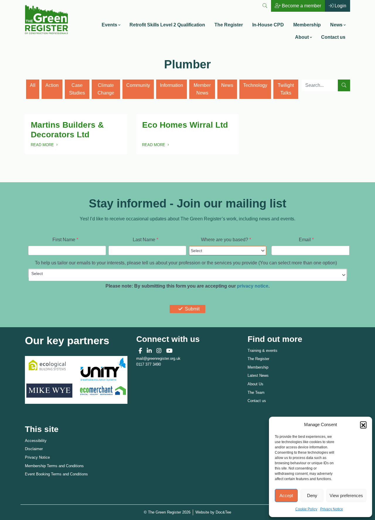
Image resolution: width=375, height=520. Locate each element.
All (32, 85)
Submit (192, 308)
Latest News (258, 375)
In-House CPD (268, 24)
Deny (312, 495)
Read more (47, 145)
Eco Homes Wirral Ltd (185, 124)
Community (138, 85)
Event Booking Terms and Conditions (56, 474)
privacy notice (252, 285)
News (336, 24)
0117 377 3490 (148, 364)
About (302, 37)
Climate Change (106, 89)
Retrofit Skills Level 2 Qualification (167, 24)
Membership (307, 24)
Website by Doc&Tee (213, 512)
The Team (256, 392)
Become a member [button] (301, 5)
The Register (228, 24)
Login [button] (339, 5)
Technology (255, 85)
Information (171, 85)
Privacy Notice (331, 509)
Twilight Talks (286, 89)
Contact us (333, 37)
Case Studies (77, 89)
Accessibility (36, 440)
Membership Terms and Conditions (54, 466)
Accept (286, 495)
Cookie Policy (306, 509)
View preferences (346, 495)
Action (52, 85)
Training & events (262, 350)
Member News (202, 89)
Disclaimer (34, 449)
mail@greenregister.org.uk (158, 358)
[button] (363, 425)
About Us (255, 384)
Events (109, 24)
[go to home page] (46, 18)
